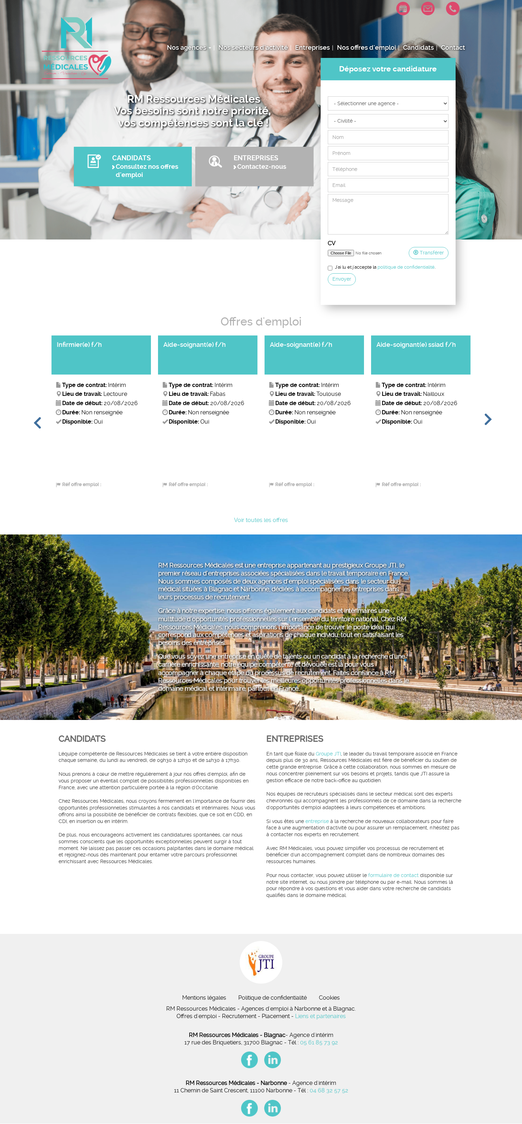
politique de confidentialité (406, 267)
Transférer (431, 253)
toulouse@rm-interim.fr (422, 19)
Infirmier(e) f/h (399, 344)
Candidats (418, 47)
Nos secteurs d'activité (253, 47)
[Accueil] (76, 48)
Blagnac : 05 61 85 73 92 (446, 30)
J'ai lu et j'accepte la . (385, 267)
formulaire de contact (393, 875)
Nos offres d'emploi (366, 47)
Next (488, 423)
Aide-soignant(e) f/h (88, 344)
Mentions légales (204, 997)
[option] (101, 415)
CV (332, 243)
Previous (37, 423)
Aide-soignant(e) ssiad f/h (309, 344)
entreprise (317, 821)
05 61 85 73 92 (319, 1042)
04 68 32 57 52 (329, 1090)
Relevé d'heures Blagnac (397, 19)
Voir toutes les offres (261, 520)
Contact (453, 47)
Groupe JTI (328, 754)
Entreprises (312, 47)
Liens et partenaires (320, 1016)
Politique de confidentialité (272, 997)
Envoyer (341, 279)
